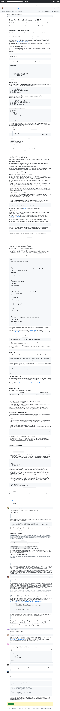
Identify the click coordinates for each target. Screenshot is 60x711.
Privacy (20, 708)
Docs (31, 708)
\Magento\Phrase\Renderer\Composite (16, 331)
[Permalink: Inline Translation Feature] (8, 161)
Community (28, 708)
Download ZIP (56, 11)
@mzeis (11, 579)
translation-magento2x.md (17, 8)
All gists (21, 1)
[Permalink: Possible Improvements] (8, 445)
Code (4, 11)
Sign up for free (11, 703)
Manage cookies (38, 708)
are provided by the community (22, 41)
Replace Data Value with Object (14, 216)
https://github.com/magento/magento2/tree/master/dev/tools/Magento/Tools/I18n (31, 382)
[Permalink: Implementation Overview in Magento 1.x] (8, 30)
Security (23, 708)
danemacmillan (13, 671)
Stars (14, 11)
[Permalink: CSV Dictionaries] (8, 82)
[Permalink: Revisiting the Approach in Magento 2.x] (8, 172)
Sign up (57, 1)
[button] (50, 11)
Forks (20, 11)
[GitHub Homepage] (9, 708)
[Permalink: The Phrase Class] (8, 210)
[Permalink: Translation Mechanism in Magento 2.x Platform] (8, 20)
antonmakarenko (7, 8)
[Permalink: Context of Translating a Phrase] (8, 145)
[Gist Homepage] (3, 1)
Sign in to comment (37, 703)
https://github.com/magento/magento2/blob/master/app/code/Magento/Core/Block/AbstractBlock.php (26, 601)
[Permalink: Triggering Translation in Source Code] (8, 46)
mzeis (12, 508)
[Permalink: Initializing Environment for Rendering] (8, 335)
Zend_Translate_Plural (13, 488)
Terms (17, 708)
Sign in (53, 1)
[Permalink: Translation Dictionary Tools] (8, 376)
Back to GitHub (26, 1)
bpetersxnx (12, 629)
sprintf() (24, 208)
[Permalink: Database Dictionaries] (8, 128)
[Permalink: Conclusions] (8, 491)
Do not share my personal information (46, 708)
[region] (30, 261)
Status (25, 708)
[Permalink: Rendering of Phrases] (8, 236)
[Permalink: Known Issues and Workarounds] (8, 412)
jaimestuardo (13, 635)
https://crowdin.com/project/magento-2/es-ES (17, 639)
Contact (34, 708)
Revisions (9, 11)
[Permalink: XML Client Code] (8, 352)
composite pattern (33, 330)
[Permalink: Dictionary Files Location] (8, 388)
